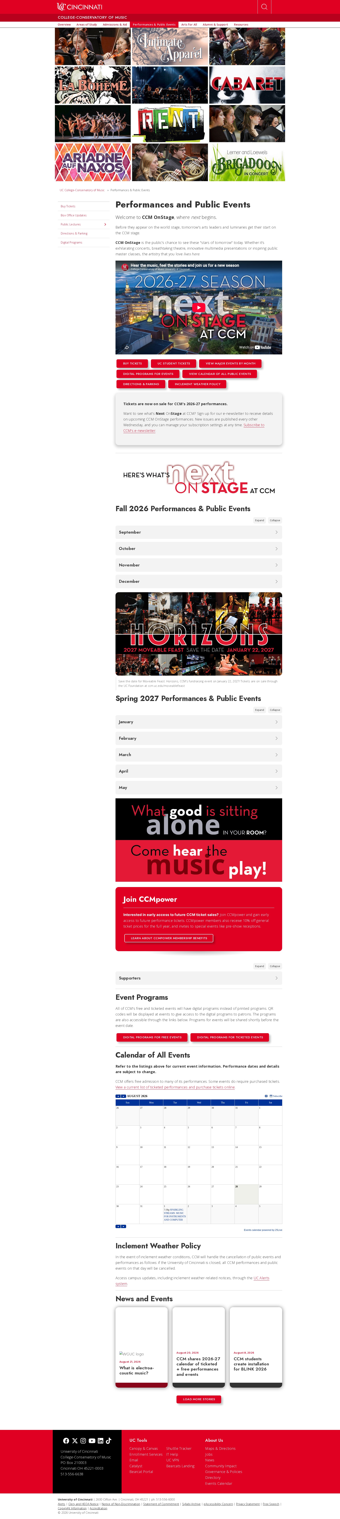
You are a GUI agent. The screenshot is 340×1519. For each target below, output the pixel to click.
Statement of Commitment (161, 1504)
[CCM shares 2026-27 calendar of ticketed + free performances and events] (199, 1327)
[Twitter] (75, 1441)
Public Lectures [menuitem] (71, 224)
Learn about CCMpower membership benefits (169, 938)
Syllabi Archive (191, 1504)
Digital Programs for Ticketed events (230, 1037)
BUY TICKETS (132, 363)
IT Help (172, 1454)
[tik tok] (108, 1441)
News (209, 1460)
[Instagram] (83, 1441)
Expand (259, 520)
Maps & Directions (220, 1448)
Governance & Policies (223, 1471)
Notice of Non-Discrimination (121, 1504)
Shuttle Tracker (179, 1448)
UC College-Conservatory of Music (82, 190)
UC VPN (172, 1460)
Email (133, 1460)
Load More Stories (199, 1399)
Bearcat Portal (141, 1471)
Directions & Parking (141, 384)
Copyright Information (72, 1508)
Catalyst (135, 1466)
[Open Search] (264, 7)
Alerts (61, 1504)
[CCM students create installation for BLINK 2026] (256, 1327)
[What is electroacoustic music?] (143, 1327)
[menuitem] (64, 25)
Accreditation (98, 1508)
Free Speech (271, 1504)
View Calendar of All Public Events (220, 374)
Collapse (275, 520)
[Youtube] (92, 1441)
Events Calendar (218, 1483)
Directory (212, 1477)
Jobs (209, 1454)
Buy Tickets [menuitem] (68, 206)
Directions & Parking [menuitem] (74, 233)
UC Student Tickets (174, 363)
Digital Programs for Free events (152, 1037)
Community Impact (221, 1466)
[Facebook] (66, 1441)
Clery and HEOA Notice (83, 1504)
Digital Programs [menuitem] (71, 242)
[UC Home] (79, 7)
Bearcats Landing (180, 1466)
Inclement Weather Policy (197, 384)
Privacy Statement (248, 1504)
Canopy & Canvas (143, 1448)
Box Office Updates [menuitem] (74, 215)
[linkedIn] (100, 1441)
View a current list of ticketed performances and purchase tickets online (175, 1087)
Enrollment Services (146, 1454)
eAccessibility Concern (218, 1504)
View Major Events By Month (231, 363)
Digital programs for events (148, 374)
